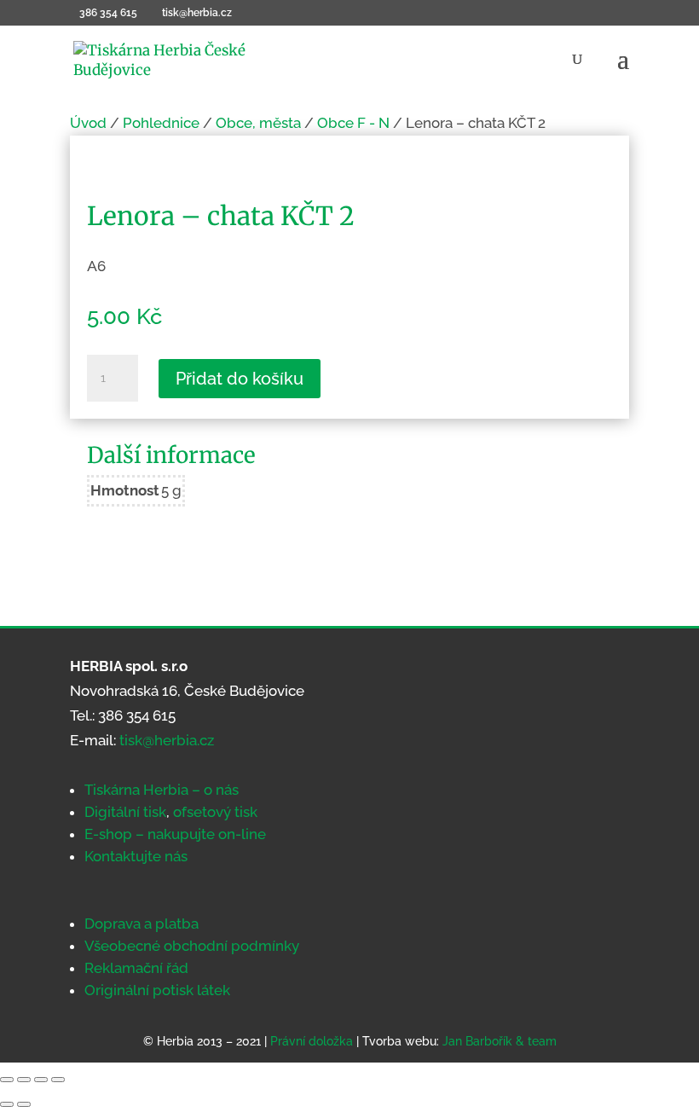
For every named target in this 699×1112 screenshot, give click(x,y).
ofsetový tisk (215, 811)
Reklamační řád (136, 967)
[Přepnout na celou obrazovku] (24, 1079)
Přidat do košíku (239, 378)
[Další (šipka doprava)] (24, 1104)
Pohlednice (161, 122)
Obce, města (258, 122)
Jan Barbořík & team (499, 1041)
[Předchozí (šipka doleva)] (7, 1104)
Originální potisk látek (157, 990)
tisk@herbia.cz (166, 740)
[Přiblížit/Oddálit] (7, 1079)
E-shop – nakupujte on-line (175, 834)
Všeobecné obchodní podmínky (191, 945)
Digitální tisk (125, 811)
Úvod (88, 122)
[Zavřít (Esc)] (58, 1079)
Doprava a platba (141, 923)
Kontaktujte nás (136, 856)
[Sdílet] (41, 1079)
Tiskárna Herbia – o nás (161, 789)
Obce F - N (353, 122)
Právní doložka (311, 1041)
